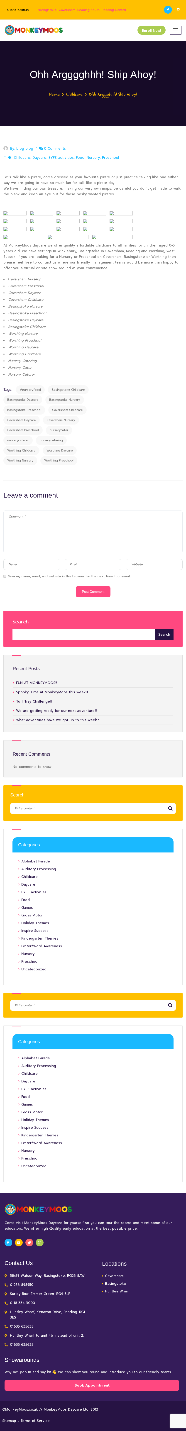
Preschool (110, 157)
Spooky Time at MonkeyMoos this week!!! (52, 692)
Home (54, 94)
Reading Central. (114, 9)
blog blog (24, 148)
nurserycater (59, 430)
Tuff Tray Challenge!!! (34, 701)
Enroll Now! (151, 30)
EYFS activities (61, 157)
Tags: (7, 389)
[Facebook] (168, 10)
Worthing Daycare (59, 450)
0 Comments (55, 148)
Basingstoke (47, 9)
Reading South (88, 9)
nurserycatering (51, 440)
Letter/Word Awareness (41, 946)
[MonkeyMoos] (34, 30)
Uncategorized (33, 969)
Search (20, 621)
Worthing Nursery (20, 460)
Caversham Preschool (23, 430)
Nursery (93, 157)
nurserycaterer (18, 440)
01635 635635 (18, 9)
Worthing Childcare (21, 450)
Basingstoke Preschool (24, 410)
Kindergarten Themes (39, 938)
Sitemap (9, 1420)
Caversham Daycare (21, 420)
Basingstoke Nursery (64, 400)
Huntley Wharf (117, 1291)
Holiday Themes (35, 923)
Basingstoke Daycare (22, 400)
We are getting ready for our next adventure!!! (56, 710)
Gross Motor (32, 915)
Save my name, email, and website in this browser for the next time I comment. (69, 576)
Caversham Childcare (67, 410)
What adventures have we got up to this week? (57, 720)
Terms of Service (35, 1420)
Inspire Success (34, 930)
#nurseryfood (30, 390)
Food (80, 157)
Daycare (39, 157)
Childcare (74, 94)
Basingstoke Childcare (68, 390)
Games (27, 907)
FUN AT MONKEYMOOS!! (36, 683)
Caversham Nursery (61, 420)
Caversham (67, 9)
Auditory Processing (38, 869)
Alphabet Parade (35, 861)
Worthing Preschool (58, 460)
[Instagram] (179, 10)
